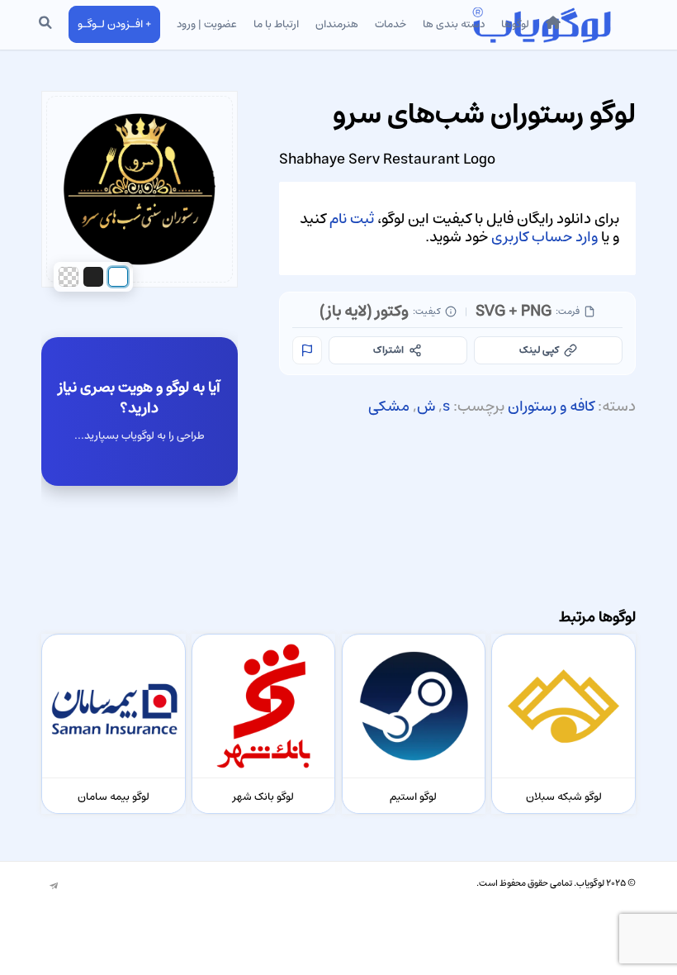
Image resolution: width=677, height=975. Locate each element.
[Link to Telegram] (53, 886)
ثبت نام (351, 219)
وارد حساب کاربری (544, 237)
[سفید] (118, 277)
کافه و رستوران (551, 406)
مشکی (389, 406)
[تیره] (93, 277)
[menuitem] (553, 25)
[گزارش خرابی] (307, 350)
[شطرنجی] (68, 277)
